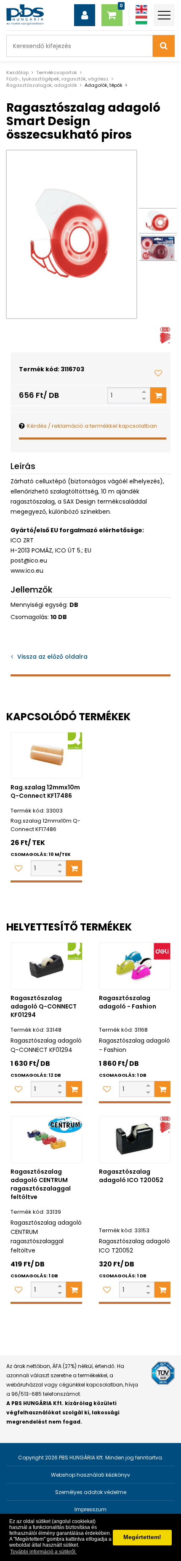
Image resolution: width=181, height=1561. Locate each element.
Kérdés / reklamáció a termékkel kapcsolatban (92, 426)
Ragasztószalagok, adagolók (41, 85)
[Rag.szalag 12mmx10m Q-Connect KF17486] (46, 755)
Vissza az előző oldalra (52, 656)
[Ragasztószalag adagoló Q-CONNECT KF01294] (46, 966)
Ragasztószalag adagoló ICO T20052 (131, 1175)
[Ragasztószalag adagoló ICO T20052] (134, 1139)
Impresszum (90, 1509)
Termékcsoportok (56, 72)
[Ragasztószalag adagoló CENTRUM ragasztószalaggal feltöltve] (46, 1139)
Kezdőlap (17, 72)
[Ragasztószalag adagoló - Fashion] (134, 966)
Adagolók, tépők (103, 85)
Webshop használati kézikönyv (90, 1474)
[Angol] (141, 9)
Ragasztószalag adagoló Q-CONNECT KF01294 (44, 1006)
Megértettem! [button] (142, 1537)
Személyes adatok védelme (90, 1492)
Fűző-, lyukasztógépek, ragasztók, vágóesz (57, 78)
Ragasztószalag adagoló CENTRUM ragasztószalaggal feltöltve (41, 1184)
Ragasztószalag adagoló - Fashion (127, 1002)
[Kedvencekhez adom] (158, 373)
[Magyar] (141, 20)
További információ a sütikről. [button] (43, 1552)
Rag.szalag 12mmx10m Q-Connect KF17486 (45, 791)
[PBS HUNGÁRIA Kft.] (25, 14)
